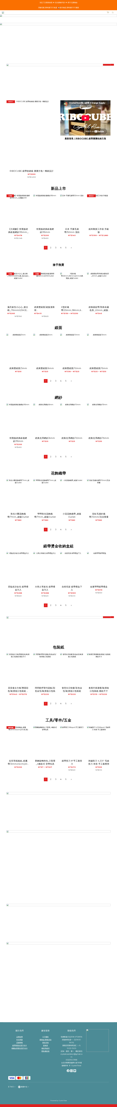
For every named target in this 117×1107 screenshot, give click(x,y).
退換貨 (45, 1045)
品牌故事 (19, 1037)
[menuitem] (46, 248)
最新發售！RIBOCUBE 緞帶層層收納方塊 (85, 138)
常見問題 (19, 1040)
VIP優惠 (45, 1037)
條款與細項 (45, 1048)
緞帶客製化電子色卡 (19, 1045)
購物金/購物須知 (45, 1040)
